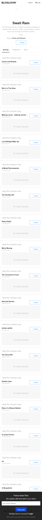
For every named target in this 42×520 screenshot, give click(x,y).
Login (31, 513)
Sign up (37, 2)
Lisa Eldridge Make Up (10, 141)
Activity (6, 50)
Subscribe (21, 509)
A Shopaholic (7, 488)
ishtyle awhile (7, 328)
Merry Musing (7, 248)
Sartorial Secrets (8, 301)
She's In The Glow (9, 88)
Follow (22, 42)
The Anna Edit (7, 355)
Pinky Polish (6, 221)
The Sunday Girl (8, 195)
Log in (30, 2)
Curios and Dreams (19, 38)
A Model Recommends (10, 168)
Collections (16, 50)
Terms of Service (30, 517)
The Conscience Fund (10, 275)
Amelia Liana (7, 381)
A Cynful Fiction (8, 434)
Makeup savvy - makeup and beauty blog (17, 115)
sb (3, 461)
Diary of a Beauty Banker (11, 408)
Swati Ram (6, 58)
